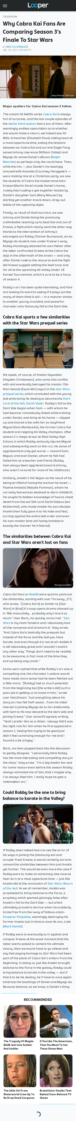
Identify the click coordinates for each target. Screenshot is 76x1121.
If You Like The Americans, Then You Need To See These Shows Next (56, 1044)
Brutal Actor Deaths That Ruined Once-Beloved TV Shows (55, 1094)
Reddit (33, 594)
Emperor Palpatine (17, 917)
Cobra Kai (50, 114)
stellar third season (22, 124)
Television (10, 17)
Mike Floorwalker (17, 46)
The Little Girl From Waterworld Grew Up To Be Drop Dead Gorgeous (19, 1094)
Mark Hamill (13, 926)
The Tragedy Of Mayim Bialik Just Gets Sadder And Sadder (19, 1044)
